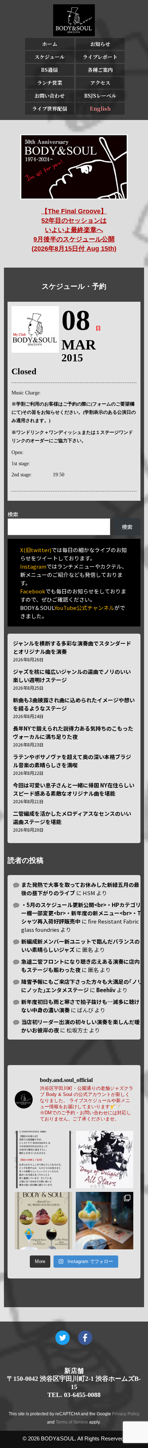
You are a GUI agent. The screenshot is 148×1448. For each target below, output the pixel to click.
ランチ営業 (49, 82)
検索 (13, 514)
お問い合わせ (49, 95)
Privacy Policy (125, 1413)
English (100, 108)
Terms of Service (72, 1422)
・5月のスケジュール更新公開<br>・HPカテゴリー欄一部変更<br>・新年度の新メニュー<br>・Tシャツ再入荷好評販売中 (81, 913)
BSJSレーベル (100, 95)
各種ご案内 (100, 69)
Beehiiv (106, 990)
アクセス (100, 82)
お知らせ (100, 43)
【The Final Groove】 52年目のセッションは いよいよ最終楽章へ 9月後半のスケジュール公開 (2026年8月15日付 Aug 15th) (74, 230)
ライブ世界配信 (49, 108)
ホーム (49, 43)
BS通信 (49, 69)
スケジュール (49, 56)
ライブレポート (100, 56)
